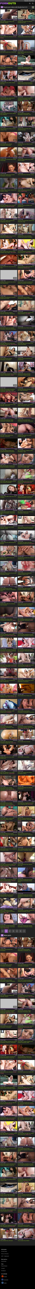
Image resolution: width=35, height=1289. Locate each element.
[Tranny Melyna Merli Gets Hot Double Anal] (26, 167)
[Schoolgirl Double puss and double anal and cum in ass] (8, 535)
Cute (4, 174)
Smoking (20, 559)
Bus (19, 511)
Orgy (23, 68)
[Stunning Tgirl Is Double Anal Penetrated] (26, 734)
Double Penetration (28, 67)
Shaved (2, 99)
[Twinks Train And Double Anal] (8, 259)
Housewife (2, 421)
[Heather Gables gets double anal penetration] (26, 60)
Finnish (28, 373)
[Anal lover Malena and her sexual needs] (8, 857)
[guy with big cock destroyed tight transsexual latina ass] (26, 443)
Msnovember (3, 820)
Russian (25, 727)
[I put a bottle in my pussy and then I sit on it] (8, 903)
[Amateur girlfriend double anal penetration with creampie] (8, 290)
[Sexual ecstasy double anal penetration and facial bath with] (26, 336)
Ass (7, 82)
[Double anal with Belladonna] (26, 596)
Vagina (31, 68)
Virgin (1, 928)
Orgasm (25, 298)
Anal (1, 21)
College (25, 465)
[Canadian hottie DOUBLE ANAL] (8, 91)
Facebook (6, 1279)
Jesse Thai (13, 742)
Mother (27, 757)
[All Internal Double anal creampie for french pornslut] (26, 903)
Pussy (30, 880)
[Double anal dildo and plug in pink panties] (8, 673)
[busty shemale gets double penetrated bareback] (26, 504)
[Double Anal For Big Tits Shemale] (26, 826)
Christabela (8, 712)
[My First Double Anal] (26, 320)
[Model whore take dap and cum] (26, 765)
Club (6, 665)
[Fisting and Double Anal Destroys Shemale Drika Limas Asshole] (8, 520)
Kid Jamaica (26, 728)
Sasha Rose (6, 928)
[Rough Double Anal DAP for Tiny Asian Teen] (8, 734)
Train (1, 267)
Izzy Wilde (28, 313)
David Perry (6, 866)
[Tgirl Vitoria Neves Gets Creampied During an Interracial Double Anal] (26, 244)
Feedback (3, 1270)
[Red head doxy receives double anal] (8, 137)
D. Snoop (14, 790)
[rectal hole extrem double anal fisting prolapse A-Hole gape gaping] (26, 688)
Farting (7, 574)
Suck (1, 114)
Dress (14, 282)
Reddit (5, 1276)
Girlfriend (23, 313)
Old (26, 83)
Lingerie (10, 312)
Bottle (1, 910)
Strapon (6, 22)
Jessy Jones (3, 652)
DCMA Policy (4, 1251)
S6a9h (12, 375)
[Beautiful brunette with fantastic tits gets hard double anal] (26, 673)
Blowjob (6, 205)
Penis (7, 850)
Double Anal (5, 21)
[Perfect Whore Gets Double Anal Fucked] (8, 581)
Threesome (20, 100)
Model (30, 772)
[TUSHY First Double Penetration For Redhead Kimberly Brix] (8, 642)
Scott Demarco (9, 805)
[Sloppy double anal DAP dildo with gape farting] (8, 566)
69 (0, 833)
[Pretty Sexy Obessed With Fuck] (26, 366)
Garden (14, 128)
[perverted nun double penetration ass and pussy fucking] (8, 704)
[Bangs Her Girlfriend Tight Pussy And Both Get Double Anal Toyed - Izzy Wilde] (26, 305)
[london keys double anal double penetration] (8, 351)
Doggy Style (8, 742)
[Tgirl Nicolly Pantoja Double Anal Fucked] (8, 29)
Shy (30, 114)
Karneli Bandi (3, 728)
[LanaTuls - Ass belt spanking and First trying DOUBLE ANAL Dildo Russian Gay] (26, 137)
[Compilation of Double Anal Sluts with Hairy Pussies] (26, 91)
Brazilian (7, 465)
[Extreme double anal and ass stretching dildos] (26, 45)
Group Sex (8, 221)
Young (32, 174)
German (23, 83)
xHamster (15, 20)
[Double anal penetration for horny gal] (8, 60)
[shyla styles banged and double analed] (26, 106)
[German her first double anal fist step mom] (26, 75)
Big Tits (32, 266)
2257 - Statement (5, 1256)
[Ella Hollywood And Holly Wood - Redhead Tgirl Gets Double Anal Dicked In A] (8, 336)
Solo (10, 99)
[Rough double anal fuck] (26, 627)
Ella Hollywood (3, 345)
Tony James (13, 252)
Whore (1, 590)
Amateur (19, 21)
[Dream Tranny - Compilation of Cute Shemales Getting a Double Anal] (8, 428)
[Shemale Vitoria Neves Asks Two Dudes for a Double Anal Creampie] (8, 458)
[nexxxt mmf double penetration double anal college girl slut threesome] (26, 458)
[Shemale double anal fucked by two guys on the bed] (26, 29)
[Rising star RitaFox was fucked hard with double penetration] (8, 765)
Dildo (21, 52)
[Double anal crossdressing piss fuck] (8, 274)
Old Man (2, 252)
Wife (12, 421)
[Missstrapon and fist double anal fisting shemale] (8, 14)
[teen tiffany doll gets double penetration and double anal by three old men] (8, 244)
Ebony (25, 373)
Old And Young (12, 251)
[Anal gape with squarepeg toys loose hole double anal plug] (26, 566)
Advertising (3, 1261)
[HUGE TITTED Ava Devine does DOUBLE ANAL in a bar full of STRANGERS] (8, 443)
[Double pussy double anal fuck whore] (26, 872)
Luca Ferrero (14, 666)
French (10, 113)
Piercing (19, 819)
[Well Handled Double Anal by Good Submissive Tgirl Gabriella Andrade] (8, 198)
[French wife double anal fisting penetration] (26, 152)
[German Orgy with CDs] (26, 382)
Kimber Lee (28, 666)
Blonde (30, 21)
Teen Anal (12, 926)
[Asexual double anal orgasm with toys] (26, 857)
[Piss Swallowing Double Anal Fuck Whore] (26, 918)
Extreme (31, 52)
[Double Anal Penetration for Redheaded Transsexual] (8, 320)
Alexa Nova (30, 804)
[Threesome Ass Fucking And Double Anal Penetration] (26, 351)
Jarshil (14, 620)
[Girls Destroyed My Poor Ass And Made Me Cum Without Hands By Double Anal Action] (26, 198)
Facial (19, 344)
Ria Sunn (14, 391)
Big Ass (24, 266)
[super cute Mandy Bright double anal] (8, 167)
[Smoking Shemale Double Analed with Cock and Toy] (26, 550)
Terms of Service (5, 1253)
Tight (24, 451)
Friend (7, 298)
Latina (19, 191)
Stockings (7, 313)
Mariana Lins (9, 237)
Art (3, 573)
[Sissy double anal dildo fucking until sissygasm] (8, 750)
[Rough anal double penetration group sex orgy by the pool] (8, 627)
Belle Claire (8, 391)
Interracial (8, 329)
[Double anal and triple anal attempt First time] (8, 612)
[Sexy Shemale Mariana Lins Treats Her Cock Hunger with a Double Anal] (8, 228)
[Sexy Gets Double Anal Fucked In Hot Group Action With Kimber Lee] (26, 658)
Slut (29, 99)
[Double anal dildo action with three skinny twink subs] (8, 550)
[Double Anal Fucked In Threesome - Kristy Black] (26, 535)
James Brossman (4, 836)
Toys (23, 559)
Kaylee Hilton (8, 790)
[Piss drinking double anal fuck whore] (26, 887)
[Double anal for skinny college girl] (26, 841)
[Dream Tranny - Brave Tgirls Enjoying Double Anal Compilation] (26, 182)
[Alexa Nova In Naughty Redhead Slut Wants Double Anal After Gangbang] (26, 795)
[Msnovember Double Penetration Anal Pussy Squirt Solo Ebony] (8, 811)
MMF (28, 467)
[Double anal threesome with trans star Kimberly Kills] (8, 397)
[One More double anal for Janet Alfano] (26, 489)
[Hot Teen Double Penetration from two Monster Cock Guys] (8, 826)
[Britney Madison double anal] (26, 274)
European (8, 666)
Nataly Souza (24, 191)
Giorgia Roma (3, 667)
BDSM (27, 205)
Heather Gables (9, 635)
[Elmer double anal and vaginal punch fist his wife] (8, 474)
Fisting (10, 21)
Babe (21, 465)
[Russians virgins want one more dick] (8, 918)
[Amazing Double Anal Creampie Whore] (26, 520)
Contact (3, 1268)
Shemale (2, 22)
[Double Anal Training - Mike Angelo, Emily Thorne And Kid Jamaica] (26, 719)
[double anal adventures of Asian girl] (8, 213)
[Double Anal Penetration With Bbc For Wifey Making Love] (8, 489)
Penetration (2, 68)
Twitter (5, 1283)
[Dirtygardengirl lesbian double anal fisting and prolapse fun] (8, 121)
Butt (4, 52)
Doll (1, 251)
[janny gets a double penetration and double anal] (26, 704)
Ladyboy (15, 373)
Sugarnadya (11, 773)
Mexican (12, 695)
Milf (15, 52)
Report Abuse (4, 1266)
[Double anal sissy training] (8, 688)
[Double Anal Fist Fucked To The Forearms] (8, 45)
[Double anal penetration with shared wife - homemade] (8, 504)
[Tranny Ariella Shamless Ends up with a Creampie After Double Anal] (26, 612)
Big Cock (26, 21)
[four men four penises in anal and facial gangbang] (8, 841)
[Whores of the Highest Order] (8, 872)
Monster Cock (14, 834)
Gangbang (20, 99)
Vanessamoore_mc (12, 696)
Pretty (24, 375)
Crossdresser (3, 620)
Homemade (3, 160)
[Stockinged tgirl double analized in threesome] (8, 305)
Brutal (7, 220)
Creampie (28, 251)
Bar (23, 190)
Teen (5, 129)
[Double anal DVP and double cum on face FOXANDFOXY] (26, 228)
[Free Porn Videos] (8, 3)
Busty (21, 511)
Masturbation (12, 98)
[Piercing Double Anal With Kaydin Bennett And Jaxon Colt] (26, 14)
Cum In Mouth (3, 879)
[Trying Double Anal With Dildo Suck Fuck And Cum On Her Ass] (8, 106)
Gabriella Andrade (10, 206)
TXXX (16, 66)
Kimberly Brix (9, 652)
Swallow (6, 880)
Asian (4, 220)
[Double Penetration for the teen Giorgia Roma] (8, 658)
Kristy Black (31, 543)
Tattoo (12, 390)
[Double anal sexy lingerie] (26, 581)
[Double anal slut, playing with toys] (8, 366)
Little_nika (6, 912)
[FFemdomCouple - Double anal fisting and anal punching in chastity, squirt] (8, 182)
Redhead (14, 651)
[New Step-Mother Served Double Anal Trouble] (26, 750)
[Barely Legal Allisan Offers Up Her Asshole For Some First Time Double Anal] (26, 780)
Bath (21, 343)
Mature (14, 113)
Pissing (2, 880)
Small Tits (6, 99)
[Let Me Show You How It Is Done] (26, 412)
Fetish (19, 53)
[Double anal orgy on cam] (26, 213)
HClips (33, 20)
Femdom (2, 191)
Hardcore (25, 528)
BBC (1, 465)
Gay (13, 21)
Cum (10, 205)
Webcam (5, 114)
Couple (8, 190)
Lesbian (2, 129)
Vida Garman (14, 344)
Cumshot (13, 205)
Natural (19, 68)
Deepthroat (20, 543)
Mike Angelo (20, 728)
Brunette (26, 128)
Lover (10, 865)
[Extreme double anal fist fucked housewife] (8, 412)
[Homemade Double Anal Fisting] (8, 152)
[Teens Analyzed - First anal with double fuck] (8, 887)
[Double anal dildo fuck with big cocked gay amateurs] (26, 428)
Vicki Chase (26, 100)
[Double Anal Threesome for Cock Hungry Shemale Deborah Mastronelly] (26, 642)
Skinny (30, 850)
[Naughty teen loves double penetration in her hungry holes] (8, 719)
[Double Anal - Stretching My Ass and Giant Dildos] (8, 75)
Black (26, 542)
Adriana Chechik (7, 881)
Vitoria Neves (29, 252)
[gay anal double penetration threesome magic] (8, 795)
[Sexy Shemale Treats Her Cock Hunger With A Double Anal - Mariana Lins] (26, 259)
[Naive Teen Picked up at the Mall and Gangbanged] (8, 780)
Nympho (26, 404)
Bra (25, 190)
